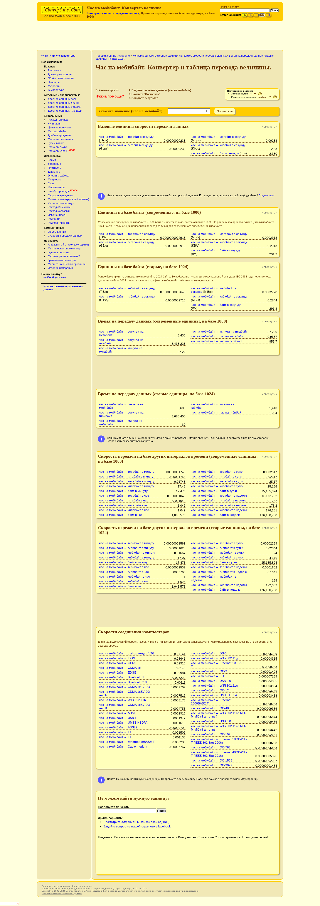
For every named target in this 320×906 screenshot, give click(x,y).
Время (52, 159)
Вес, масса (54, 70)
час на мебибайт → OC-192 (211, 734)
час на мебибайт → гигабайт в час (123, 500)
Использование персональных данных (62, 893)
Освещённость (57, 215)
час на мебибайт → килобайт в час (124, 510)
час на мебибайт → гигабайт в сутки (217, 476)
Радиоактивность (58, 222)
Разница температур (61, 203)
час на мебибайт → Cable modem (123, 746)
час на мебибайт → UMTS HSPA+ (215, 695)
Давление (54, 171)
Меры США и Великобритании (67, 264)
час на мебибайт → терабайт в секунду (127, 233)
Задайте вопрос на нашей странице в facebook (137, 826)
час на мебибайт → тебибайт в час (124, 567)
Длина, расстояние (60, 74)
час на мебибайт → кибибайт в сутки (217, 557)
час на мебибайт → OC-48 (210, 708)
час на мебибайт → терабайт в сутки (217, 471)
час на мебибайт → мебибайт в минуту (127, 552)
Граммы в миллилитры (62, 260)
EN (244, 15)
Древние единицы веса (62, 99)
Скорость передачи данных (65, 235)
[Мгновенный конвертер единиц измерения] (63, 11)
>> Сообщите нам (55, 277)
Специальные (53, 115)
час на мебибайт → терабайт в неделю (219, 495)
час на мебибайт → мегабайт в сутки (217, 481)
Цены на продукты (59, 127)
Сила (51, 183)
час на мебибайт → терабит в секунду (126, 136)
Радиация (54, 218)
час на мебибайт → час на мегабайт (217, 336)
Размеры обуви (57, 147)
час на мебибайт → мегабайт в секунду (219, 233)
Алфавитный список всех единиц (68, 244)
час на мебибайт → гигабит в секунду (126, 145)
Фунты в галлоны (58, 252)
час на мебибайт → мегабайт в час (124, 505)
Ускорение (54, 163)
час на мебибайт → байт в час (120, 514)
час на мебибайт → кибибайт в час (124, 581)
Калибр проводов (58, 191)
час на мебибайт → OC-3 (209, 671)
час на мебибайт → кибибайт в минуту (126, 557)
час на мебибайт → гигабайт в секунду (126, 242)
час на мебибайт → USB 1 (117, 717)
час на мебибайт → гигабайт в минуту (126, 476)
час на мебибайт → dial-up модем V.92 (127, 653)
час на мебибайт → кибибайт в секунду (219, 296)
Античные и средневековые (62, 95)
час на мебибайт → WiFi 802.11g (214, 658)
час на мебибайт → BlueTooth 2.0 (123, 682)
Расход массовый (59, 211)
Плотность (54, 167)
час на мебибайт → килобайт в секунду (219, 242)
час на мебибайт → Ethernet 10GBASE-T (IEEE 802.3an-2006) (219, 740)
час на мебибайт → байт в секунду (216, 250)
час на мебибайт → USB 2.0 (211, 680)
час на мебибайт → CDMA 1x (120, 667)
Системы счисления (60, 139)
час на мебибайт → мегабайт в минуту (126, 481)
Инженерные (52, 156)
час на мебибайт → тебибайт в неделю (219, 567)
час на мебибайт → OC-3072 (211, 765)
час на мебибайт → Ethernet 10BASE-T (127, 741)
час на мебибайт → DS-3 (209, 653)
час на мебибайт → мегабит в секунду (218, 136)
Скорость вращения (60, 195)
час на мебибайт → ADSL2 (118, 727)
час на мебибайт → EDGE (117, 672)
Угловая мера (56, 187)
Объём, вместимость (61, 78)
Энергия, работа (58, 175)
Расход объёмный (59, 207)
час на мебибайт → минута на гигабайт (219, 331)
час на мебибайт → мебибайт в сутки (217, 552)
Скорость (53, 86)
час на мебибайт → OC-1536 (211, 760)
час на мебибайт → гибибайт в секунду (127, 296)
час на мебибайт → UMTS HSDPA (123, 722)
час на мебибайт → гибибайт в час (124, 571)
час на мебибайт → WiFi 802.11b (122, 700)
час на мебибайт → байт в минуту (123, 491)
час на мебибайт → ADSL (117, 713)
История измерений (60, 268)
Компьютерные (54, 227)
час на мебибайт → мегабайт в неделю (219, 505)
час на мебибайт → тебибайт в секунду (127, 288)
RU (262, 15)
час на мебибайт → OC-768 (211, 747)
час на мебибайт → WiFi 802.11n (214, 685)
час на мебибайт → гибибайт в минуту (126, 548)
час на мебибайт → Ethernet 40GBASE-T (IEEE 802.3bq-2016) (219, 753)
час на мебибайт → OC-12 (210, 690)
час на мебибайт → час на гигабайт (216, 341)
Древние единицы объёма (64, 106)
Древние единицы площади (65, 110)
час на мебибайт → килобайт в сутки (217, 486)
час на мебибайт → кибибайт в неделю (219, 585)
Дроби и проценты (59, 135)
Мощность (54, 179)
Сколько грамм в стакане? (64, 256)
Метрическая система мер (64, 248)
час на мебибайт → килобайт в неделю (219, 510)
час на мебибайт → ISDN (117, 658)
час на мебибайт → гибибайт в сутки (217, 548)
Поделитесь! (266, 195)
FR (268, 15)
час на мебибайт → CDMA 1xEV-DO (124, 687)
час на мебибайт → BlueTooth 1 (121, 677)
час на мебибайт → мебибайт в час (124, 576)
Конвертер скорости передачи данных (113, 13)
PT (256, 15)
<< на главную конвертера (58, 55)
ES (250, 15)
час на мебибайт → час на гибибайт (217, 412)
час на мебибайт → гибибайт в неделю (219, 571)
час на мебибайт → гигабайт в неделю (218, 500)
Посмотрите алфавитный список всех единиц (135, 822)
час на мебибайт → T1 (115, 732)
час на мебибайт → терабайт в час (124, 495)
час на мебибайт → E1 (115, 737)
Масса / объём (57, 131)
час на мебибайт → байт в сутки (214, 491)
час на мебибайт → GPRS (117, 663)
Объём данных (57, 231)
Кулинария (54, 123)
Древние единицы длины (63, 102)
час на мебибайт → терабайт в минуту (126, 471)
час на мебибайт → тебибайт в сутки (217, 543)
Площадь (53, 82)
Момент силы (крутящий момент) (68, 199)
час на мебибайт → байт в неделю (216, 514)
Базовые (50, 66)
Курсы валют (56, 143)
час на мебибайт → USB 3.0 (211, 721)
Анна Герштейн (94, 891)
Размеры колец (57, 151)
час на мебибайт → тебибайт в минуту (126, 543)
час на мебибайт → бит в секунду (215, 153)
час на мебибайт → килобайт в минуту (126, 486)
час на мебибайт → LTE (208, 676)
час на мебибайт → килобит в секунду (218, 145)
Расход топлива (58, 119)
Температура (56, 90)
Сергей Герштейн (75, 891)
